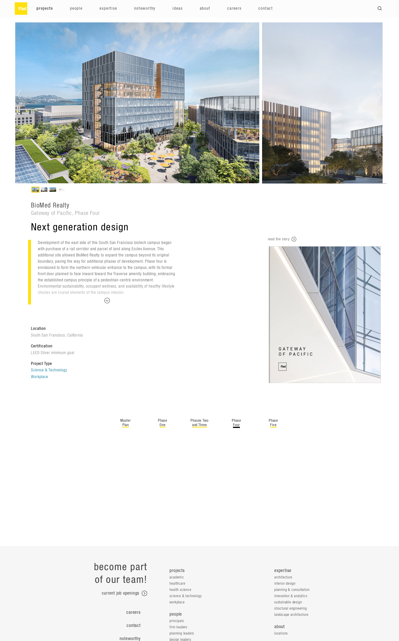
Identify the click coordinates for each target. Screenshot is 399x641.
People (76, 8)
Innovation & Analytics (290, 596)
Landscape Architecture (291, 615)
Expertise (108, 8)
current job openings (121, 593)
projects (176, 570)
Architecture (283, 577)
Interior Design (285, 583)
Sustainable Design (288, 602)
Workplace (39, 377)
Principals (176, 621)
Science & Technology (49, 370)
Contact (265, 8)
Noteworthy (144, 8)
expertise (282, 570)
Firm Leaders (178, 627)
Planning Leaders (181, 633)
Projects (44, 8)
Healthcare (177, 583)
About (205, 8)
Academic (176, 577)
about (279, 626)
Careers (234, 8)
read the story (279, 239)
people (175, 614)
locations (281, 633)
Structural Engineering (290, 608)
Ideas (177, 8)
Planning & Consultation (291, 590)
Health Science (180, 590)
